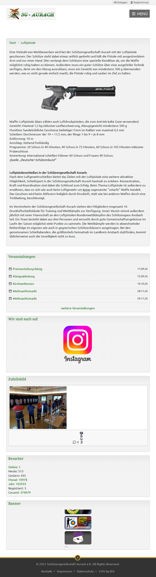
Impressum (64, 571)
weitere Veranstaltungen (78, 308)
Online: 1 (14, 467)
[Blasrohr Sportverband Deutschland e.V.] (78, 518)
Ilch (112, 571)
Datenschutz (85, 571)
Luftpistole (28, 42)
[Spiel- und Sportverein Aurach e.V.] (78, 533)
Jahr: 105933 (17, 484)
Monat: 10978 (17, 479)
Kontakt (46, 571)
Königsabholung (24, 276)
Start (12, 42)
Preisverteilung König (27, 269)
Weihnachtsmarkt (25, 291)
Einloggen (121, 2)
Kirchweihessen (23, 283)
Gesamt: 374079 (19, 492)
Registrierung (140, 2)
